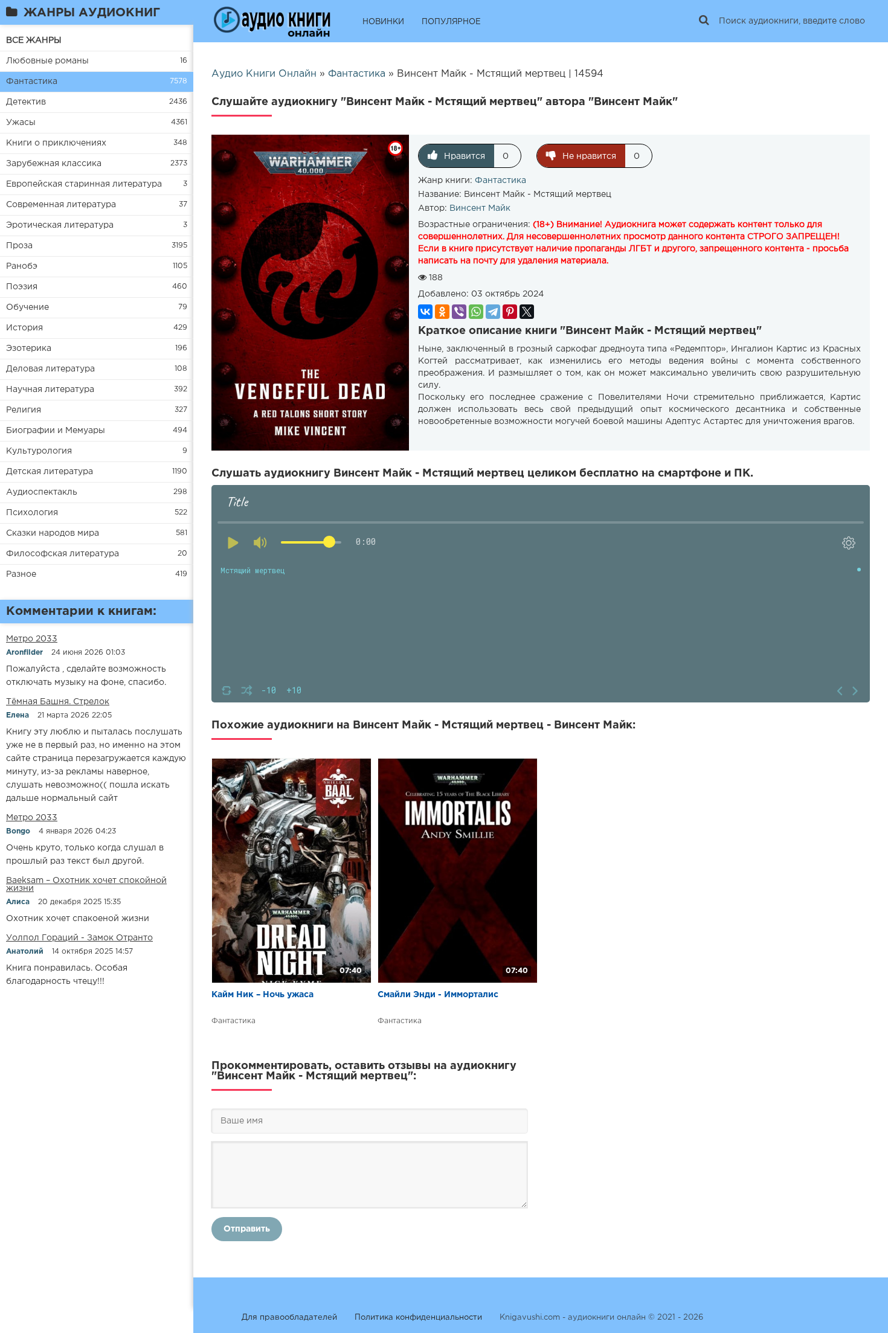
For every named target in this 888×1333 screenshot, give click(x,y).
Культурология (39, 451)
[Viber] (459, 311)
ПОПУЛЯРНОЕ (451, 22)
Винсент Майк (479, 208)
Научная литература (50, 389)
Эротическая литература (60, 225)
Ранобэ (21, 266)
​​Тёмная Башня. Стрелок (57, 701)
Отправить (247, 1229)
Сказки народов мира (52, 533)
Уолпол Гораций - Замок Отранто (79, 938)
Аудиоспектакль (41, 492)
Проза (19, 245)
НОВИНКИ (383, 22)
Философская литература (62, 553)
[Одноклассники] (442, 311)
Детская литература (49, 471)
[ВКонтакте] (425, 311)
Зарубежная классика (53, 163)
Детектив (26, 102)
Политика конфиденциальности (418, 1317)
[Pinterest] (510, 311)
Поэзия (21, 287)
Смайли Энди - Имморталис (438, 994)
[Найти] (704, 21)
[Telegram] (493, 311)
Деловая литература (50, 369)
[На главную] (271, 21)
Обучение (27, 307)
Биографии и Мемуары (55, 430)
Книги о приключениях (56, 143)
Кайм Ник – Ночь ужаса (262, 994)
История (24, 328)
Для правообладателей (289, 1317)
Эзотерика (28, 348)
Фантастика (31, 81)
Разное (21, 574)
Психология (32, 512)
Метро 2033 (31, 639)
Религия (23, 410)
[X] (527, 311)
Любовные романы (47, 61)
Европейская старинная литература (84, 184)
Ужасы (21, 122)
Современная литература (61, 204)
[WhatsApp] (476, 311)
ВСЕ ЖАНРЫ (34, 40)
